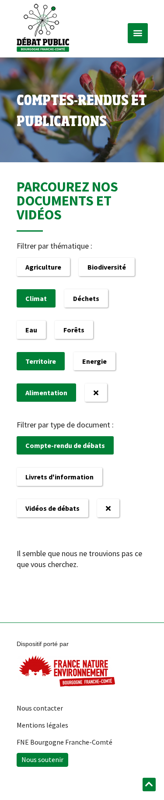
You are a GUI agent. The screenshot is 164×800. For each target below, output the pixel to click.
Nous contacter (40, 708)
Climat (36, 298)
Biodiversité (106, 267)
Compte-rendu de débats (65, 445)
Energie (94, 361)
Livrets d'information (59, 476)
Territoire (40, 361)
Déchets (86, 298)
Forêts (73, 329)
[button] (138, 33)
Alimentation (46, 392)
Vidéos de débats (52, 508)
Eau (31, 329)
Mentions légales (42, 725)
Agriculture (43, 267)
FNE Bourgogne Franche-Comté (64, 742)
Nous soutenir (42, 759)
